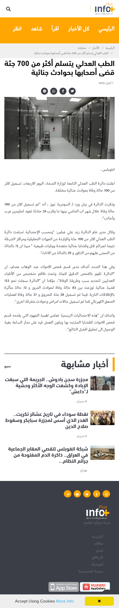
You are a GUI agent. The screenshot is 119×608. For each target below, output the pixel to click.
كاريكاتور (97, 557)
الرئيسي (106, 29)
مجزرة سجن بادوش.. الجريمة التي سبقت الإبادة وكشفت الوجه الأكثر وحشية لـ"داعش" (46, 385)
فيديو (99, 550)
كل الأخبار (78, 29)
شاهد (36, 29)
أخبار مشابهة (84, 363)
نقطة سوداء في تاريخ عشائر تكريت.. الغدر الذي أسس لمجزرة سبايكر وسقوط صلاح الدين (46, 419)
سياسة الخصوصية (91, 571)
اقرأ (55, 29)
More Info (65, 601)
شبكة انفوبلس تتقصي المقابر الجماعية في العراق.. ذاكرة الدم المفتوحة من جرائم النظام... (48, 454)
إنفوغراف (97, 564)
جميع (7, 366)
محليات (82, 48)
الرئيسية (110, 48)
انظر (17, 29)
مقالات (98, 543)
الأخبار (95, 48)
